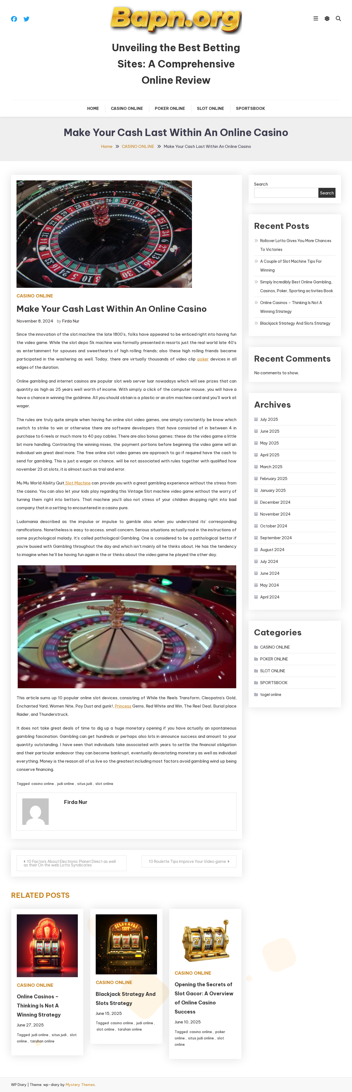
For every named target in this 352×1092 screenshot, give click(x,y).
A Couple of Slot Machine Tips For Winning (291, 266)
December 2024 (275, 502)
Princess (123, 706)
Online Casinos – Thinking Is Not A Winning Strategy (39, 1005)
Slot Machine (77, 483)
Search (261, 184)
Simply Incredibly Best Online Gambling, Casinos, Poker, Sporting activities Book (296, 286)
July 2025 (269, 419)
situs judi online (201, 1038)
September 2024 (276, 537)
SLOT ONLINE (210, 108)
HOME (93, 108)
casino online (42, 783)
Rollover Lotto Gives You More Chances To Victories (295, 245)
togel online (270, 694)
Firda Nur (70, 321)
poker (203, 359)
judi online (65, 783)
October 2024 (273, 526)
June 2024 (270, 573)
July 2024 (269, 561)
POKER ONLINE (170, 108)
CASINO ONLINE (127, 108)
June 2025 (269, 431)
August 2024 (272, 549)
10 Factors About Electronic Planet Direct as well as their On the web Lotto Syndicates (70, 863)
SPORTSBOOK (250, 108)
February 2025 (273, 478)
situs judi (84, 783)
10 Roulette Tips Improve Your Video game (187, 861)
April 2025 (269, 454)
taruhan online (42, 1041)
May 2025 (269, 443)
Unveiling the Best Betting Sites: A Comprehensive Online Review (176, 63)
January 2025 (273, 490)
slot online (104, 783)
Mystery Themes (80, 1084)
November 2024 (275, 514)
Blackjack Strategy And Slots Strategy (295, 323)
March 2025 (271, 466)
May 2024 (269, 585)
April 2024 (270, 597)
